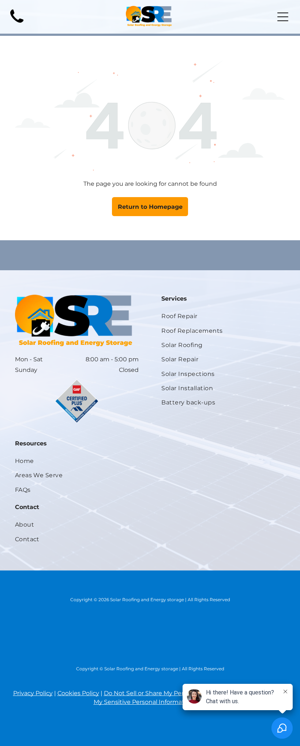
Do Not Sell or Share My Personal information (169, 693)
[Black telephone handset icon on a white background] (17, 25)
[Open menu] (282, 16)
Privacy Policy (33, 693)
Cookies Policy (78, 693)
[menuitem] (223, 316)
